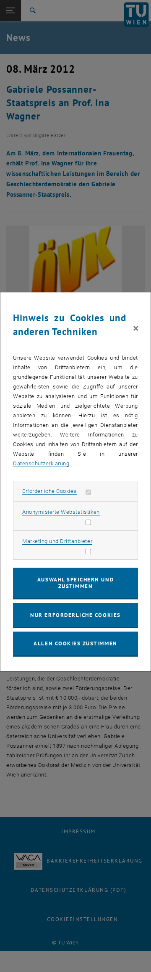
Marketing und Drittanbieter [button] (57, 541)
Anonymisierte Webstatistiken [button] (60, 512)
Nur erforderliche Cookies (75, 615)
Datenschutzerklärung (41, 463)
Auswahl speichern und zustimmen (75, 583)
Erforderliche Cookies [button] (49, 491)
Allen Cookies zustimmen (75, 643)
